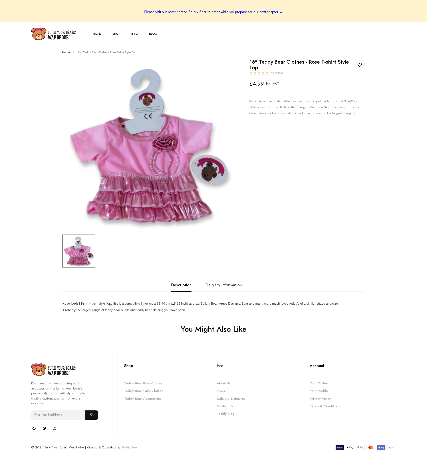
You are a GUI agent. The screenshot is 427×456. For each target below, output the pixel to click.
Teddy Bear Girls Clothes (143, 390)
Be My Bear (129, 447)
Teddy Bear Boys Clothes (143, 383)
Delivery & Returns (231, 398)
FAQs (221, 390)
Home (66, 52)
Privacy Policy (320, 398)
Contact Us (225, 406)
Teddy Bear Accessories (142, 398)
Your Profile (319, 390)
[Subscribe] (91, 415)
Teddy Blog (226, 413)
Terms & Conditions (325, 406)
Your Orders (319, 383)
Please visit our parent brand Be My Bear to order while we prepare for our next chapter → (213, 11)
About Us (223, 383)
